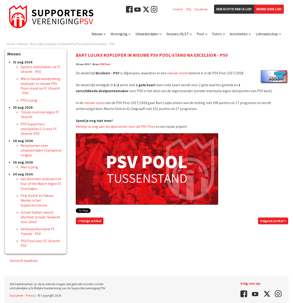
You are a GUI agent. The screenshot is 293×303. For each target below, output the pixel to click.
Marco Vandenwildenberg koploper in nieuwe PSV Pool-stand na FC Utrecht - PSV (40, 86)
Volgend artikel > (273, 221)
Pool (200, 34)
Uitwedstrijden (147, 34)
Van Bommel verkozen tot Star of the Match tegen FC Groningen (41, 184)
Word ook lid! (269, 9)
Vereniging (119, 34)
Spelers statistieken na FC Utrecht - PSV (41, 69)
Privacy (30, 295)
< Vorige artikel (89, 221)
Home (11, 44)
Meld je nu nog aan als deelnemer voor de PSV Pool (115, 126)
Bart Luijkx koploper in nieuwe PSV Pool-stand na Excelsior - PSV (72, 44)
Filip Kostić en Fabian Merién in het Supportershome (37, 200)
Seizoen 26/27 (177, 34)
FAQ (188, 9)
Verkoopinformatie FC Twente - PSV (38, 231)
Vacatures (201, 9)
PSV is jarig (29, 100)
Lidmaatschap (267, 34)
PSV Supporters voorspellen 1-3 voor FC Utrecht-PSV (39, 129)
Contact (178, 9)
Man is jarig (29, 167)
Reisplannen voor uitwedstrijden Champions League (41, 150)
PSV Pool (105, 64)
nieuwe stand (177, 73)
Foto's (217, 34)
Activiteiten (239, 34)
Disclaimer (17, 295)
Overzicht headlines (23, 260)
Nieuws (97, 34)
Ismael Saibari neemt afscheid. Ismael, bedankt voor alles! (40, 217)
